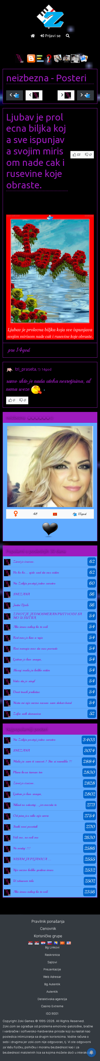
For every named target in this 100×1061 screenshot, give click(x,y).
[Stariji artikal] (85, 95)
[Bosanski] (56, 942)
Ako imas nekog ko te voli (30, 627)
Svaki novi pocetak (25, 826)
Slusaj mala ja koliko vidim (31, 670)
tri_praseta (25, 369)
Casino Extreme (52, 1006)
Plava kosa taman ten (27, 772)
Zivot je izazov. (23, 562)
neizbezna (27, 78)
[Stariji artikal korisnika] (66, 95)
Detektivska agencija (52, 999)
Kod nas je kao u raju (28, 638)
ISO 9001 (52, 1013)
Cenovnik (48, 928)
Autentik (52, 991)
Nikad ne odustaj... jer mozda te (35, 805)
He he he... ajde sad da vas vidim (36, 572)
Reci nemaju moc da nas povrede (35, 648)
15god (82, 514)
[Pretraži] (68, 35)
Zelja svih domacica (27, 714)
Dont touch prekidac (26, 692)
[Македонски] (62, 942)
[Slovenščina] (49, 942)
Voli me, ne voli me (25, 837)
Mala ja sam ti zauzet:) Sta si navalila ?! (42, 761)
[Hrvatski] (43, 942)
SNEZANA (21, 594)
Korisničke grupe (48, 936)
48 (35, 514)
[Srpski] (37, 942)
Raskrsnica (52, 955)
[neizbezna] (7, 561)
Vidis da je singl (24, 681)
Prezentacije (52, 969)
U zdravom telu (23, 881)
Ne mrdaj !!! (21, 848)
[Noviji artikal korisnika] (34, 95)
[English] (69, 942)
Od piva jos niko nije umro (31, 816)
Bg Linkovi (52, 947)
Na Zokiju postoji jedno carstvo (34, 583)
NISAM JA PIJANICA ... (32, 859)
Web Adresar (52, 977)
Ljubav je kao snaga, (27, 659)
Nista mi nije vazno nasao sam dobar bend (42, 703)
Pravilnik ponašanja (48, 921)
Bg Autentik (52, 984)
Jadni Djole (21, 605)
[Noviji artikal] (14, 95)
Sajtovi (52, 962)
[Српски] (30, 942)
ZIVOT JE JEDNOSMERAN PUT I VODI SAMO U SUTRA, (47, 616)
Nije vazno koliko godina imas (33, 870)
